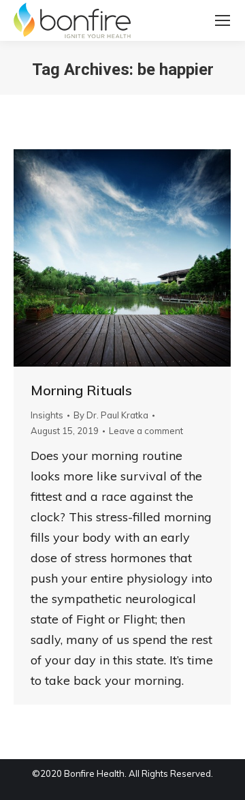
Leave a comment (146, 430)
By (111, 415)
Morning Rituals (81, 390)
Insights (47, 415)
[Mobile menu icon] (222, 20)
